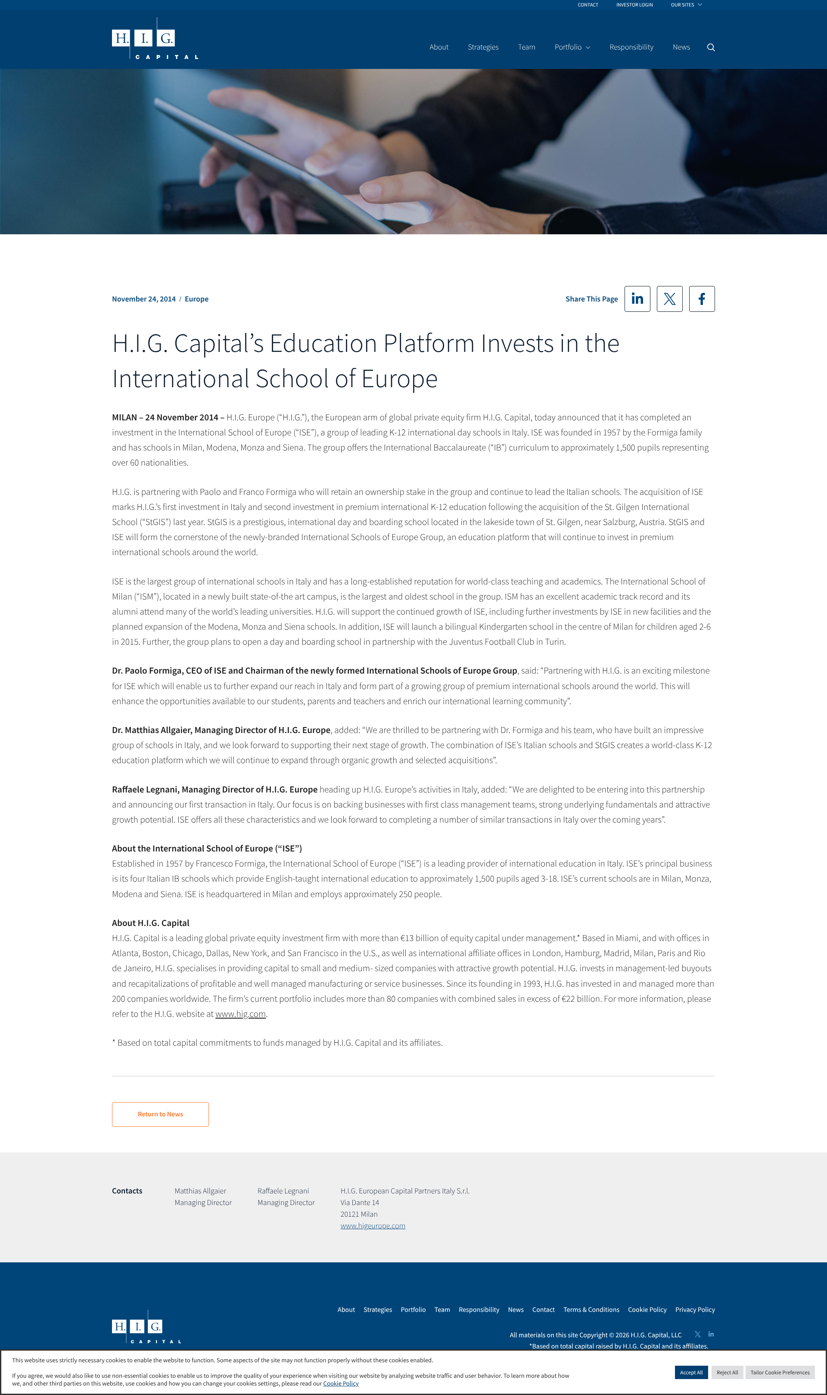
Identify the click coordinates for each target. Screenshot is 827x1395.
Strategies (378, 1309)
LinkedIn (637, 299)
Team (443, 1309)
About (346, 1309)
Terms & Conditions (591, 1309)
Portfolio (413, 1309)
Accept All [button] (691, 1372)
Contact (543, 1309)
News (516, 1309)
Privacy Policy (695, 1309)
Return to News (160, 1114)
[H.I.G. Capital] (155, 38)
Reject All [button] (727, 1372)
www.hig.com (240, 1013)
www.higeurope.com (373, 1225)
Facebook (702, 299)
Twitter (670, 299)
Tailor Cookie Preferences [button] (780, 1372)
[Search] (711, 47)
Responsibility (479, 1309)
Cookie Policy (647, 1309)
